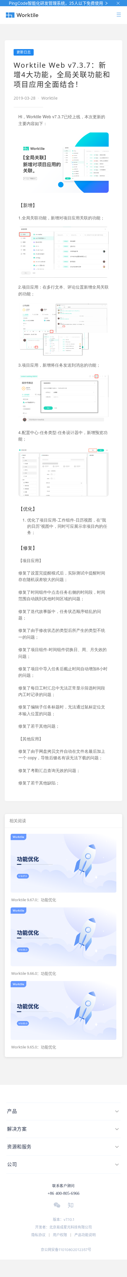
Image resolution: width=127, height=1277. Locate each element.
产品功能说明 (85, 1235)
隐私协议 (38, 1235)
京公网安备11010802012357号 (66, 1249)
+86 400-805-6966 (63, 1193)
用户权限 (60, 1235)
